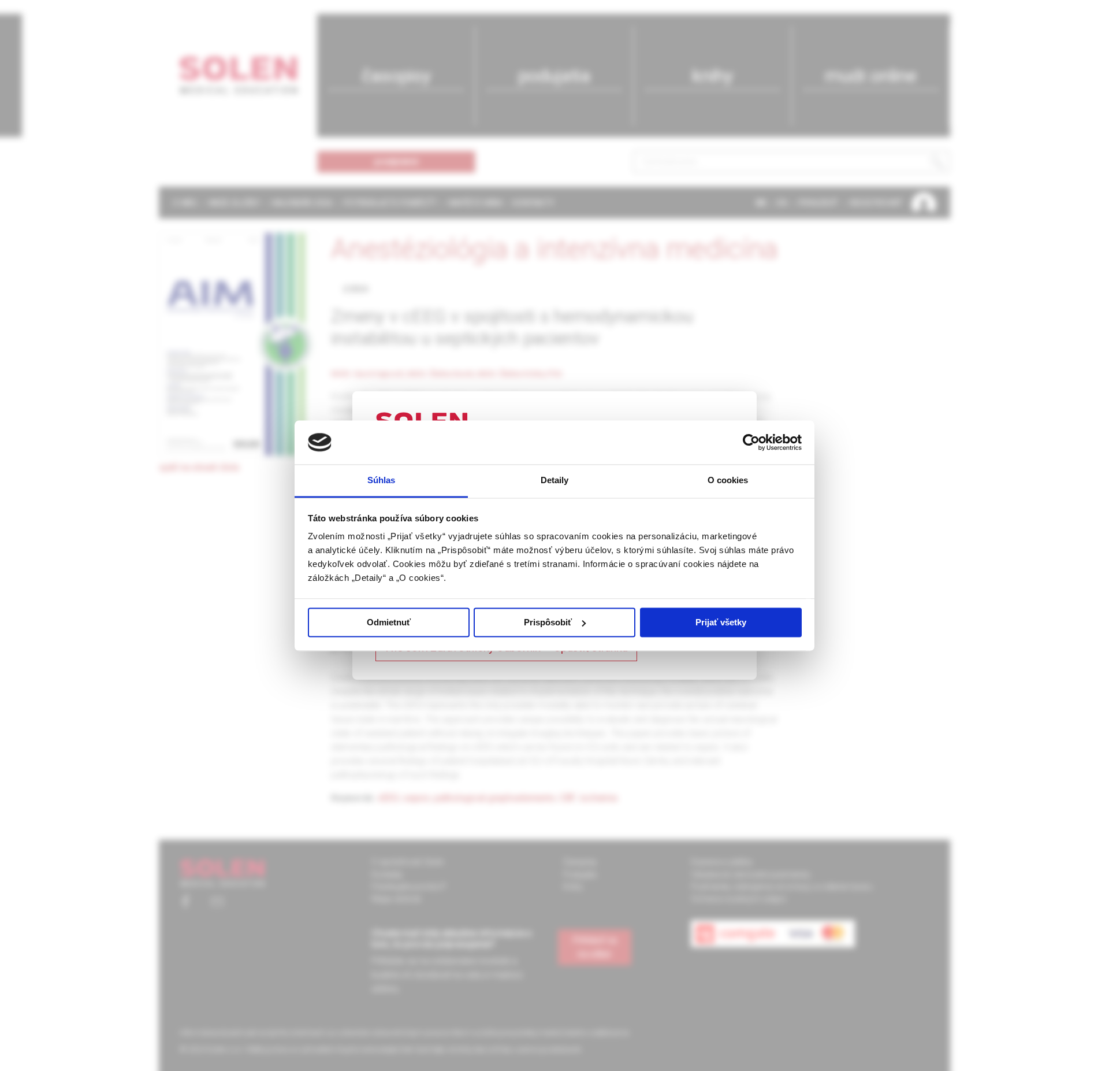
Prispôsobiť (548, 622)
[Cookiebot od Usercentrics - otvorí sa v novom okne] (751, 442)
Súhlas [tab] (381, 481)
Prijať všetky (720, 622)
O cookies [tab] (728, 481)
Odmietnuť (389, 622)
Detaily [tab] (555, 481)
